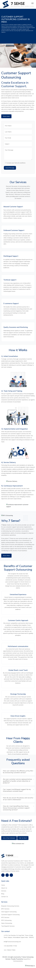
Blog (2, 894)
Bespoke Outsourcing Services (10, 906)
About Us (4, 888)
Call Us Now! (23, 838)
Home (3, 885)
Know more (6, 116)
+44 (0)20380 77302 (10, 946)
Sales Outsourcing (6, 923)
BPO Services (5, 909)
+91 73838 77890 (9, 950)
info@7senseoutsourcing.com (12, 942)
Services (3, 891)
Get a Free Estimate (9, 838)
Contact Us (4, 897)
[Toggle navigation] (32, 3)
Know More (6, 556)
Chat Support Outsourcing (8, 912)
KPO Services (5, 917)
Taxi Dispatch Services (8, 926)
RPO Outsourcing (6, 920)
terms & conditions (19, 163)
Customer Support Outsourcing (10, 915)
